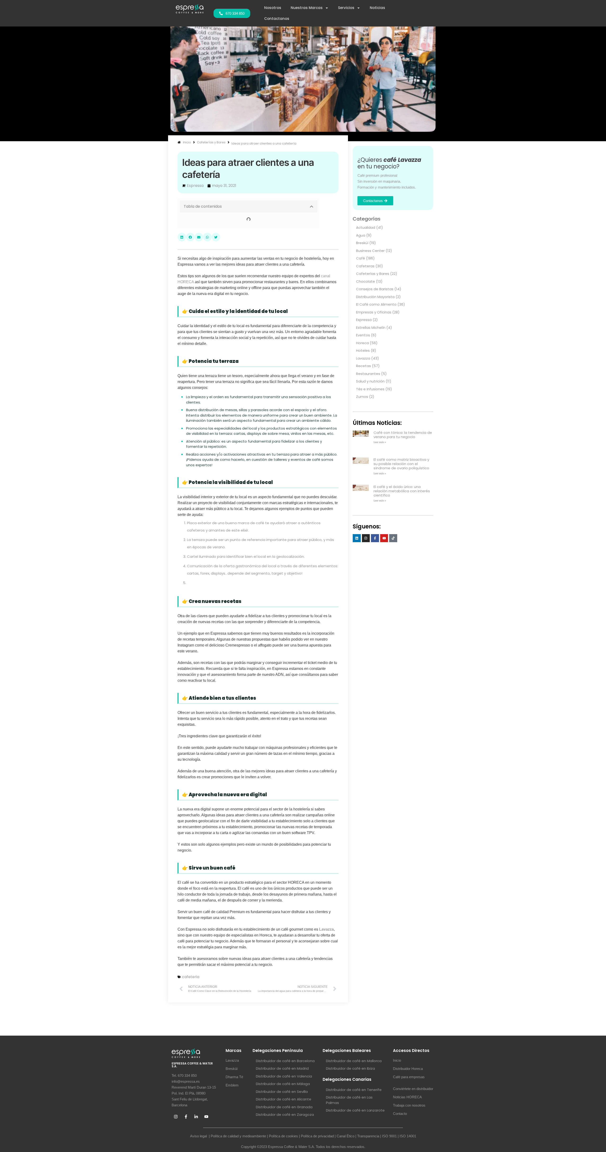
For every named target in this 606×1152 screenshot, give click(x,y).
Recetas (363, 365)
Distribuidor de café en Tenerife (354, 1132)
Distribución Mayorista (375, 296)
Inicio (397, 1103)
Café (360, 258)
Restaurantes (368, 373)
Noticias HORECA (407, 1140)
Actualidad (365, 227)
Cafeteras (365, 266)
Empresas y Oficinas (373, 312)
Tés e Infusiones (370, 389)
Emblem (232, 1128)
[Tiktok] (393, 524)
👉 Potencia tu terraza (206, 225)
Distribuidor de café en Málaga (283, 1126)
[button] (311, 206)
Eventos (363, 335)
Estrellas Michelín (370, 327)
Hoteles (363, 350)
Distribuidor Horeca (408, 1111)
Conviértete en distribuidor (413, 1132)
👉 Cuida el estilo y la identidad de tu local (222, 218)
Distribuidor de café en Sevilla (282, 1134)
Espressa (364, 319)
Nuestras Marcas (307, 7)
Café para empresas (409, 1120)
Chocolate (365, 281)
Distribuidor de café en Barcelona (285, 1103)
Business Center (370, 250)
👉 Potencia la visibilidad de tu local (217, 231)
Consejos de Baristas (374, 288)
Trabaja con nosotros (409, 1148)
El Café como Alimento (376, 304)
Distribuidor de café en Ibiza (350, 1111)
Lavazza (326, 972)
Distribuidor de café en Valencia (284, 1119)
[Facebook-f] (375, 524)
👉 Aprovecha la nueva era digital (216, 251)
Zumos (362, 396)
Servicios (346, 7)
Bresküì (362, 242)
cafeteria (190, 1019)
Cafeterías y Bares (372, 273)
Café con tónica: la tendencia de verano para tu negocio (403, 434)
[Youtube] (384, 524)
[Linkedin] (357, 524)
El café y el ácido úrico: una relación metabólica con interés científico (402, 481)
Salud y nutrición (370, 381)
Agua (360, 235)
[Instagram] (366, 524)
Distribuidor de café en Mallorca (354, 1103)
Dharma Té (234, 1120)
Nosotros (272, 7)
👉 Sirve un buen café (206, 258)
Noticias (377, 7)
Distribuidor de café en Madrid (282, 1111)
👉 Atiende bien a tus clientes (212, 245)
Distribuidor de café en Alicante (283, 1141)
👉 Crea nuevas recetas (208, 238)
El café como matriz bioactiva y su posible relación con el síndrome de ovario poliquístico (401, 457)
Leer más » (380, 442)
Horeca (362, 342)
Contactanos (276, 18)
